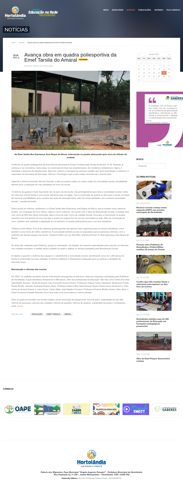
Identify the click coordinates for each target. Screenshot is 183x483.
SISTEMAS (158, 10)
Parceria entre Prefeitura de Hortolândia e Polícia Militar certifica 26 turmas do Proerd (150, 247)
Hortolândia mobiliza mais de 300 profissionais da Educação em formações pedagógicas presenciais (152, 322)
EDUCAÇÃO (37, 314)
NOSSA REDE (117, 10)
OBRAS (67, 314)
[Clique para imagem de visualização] (70, 110)
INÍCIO (106, 10)
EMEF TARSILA (53, 314)
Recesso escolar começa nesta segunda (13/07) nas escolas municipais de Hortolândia (151, 210)
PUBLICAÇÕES (144, 10)
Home (13, 42)
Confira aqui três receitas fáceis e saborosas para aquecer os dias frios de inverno (152, 284)
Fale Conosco (173, 10)
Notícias (131, 10)
